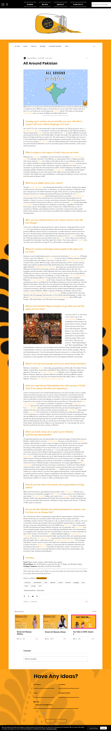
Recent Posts (40, 590)
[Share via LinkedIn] (33, 596)
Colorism (33, 46)
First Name (37, 684)
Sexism (25, 46)
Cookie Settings (93, 728)
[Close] (109, 728)
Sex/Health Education (55, 46)
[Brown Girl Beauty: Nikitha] (27, 622)
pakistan (52, 582)
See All (94, 611)
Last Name (61, 684)
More (66, 46)
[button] (94, 46)
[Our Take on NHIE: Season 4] (83, 622)
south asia (28, 582)
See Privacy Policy (52, 729)
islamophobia (37, 582)
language (76, 582)
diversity (68, 582)
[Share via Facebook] (24, 596)
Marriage (42, 46)
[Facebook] (7, 4)
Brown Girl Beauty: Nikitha (24, 633)
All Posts (17, 46)
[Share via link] (37, 596)
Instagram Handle (64, 693)
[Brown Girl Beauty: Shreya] (55, 622)
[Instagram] (3, 4)
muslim (60, 582)
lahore (26, 586)
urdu (83, 582)
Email (35, 693)
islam (45, 582)
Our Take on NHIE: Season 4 (83, 633)
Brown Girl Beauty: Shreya (55, 632)
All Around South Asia (30, 590)
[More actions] (87, 58)
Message (36, 701)
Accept (103, 728)
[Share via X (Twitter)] (28, 596)
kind (40, 586)
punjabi (33, 586)
